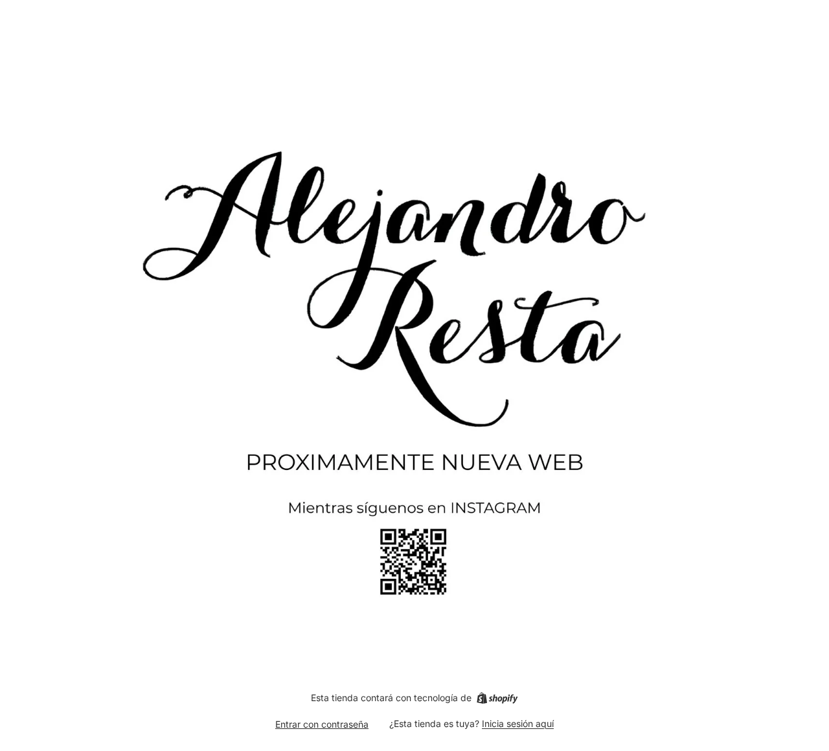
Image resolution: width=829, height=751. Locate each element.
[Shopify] (497, 698)
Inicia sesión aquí (518, 723)
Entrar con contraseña (322, 724)
